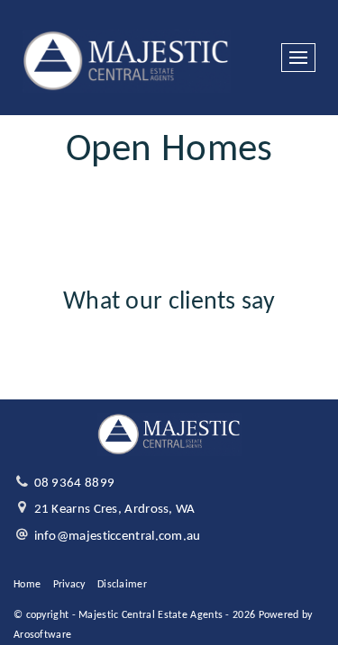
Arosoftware (42, 635)
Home (27, 584)
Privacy (69, 584)
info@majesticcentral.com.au (117, 536)
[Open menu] (298, 57)
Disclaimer (122, 584)
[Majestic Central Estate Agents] (127, 58)
